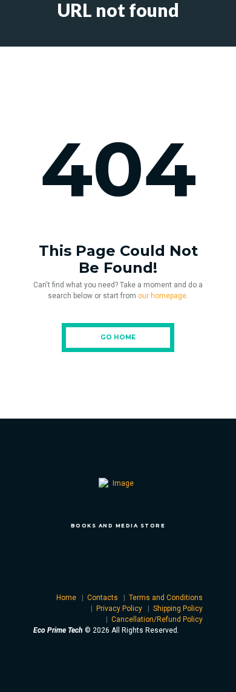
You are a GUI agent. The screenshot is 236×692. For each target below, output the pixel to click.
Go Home (118, 337)
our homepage (162, 296)
